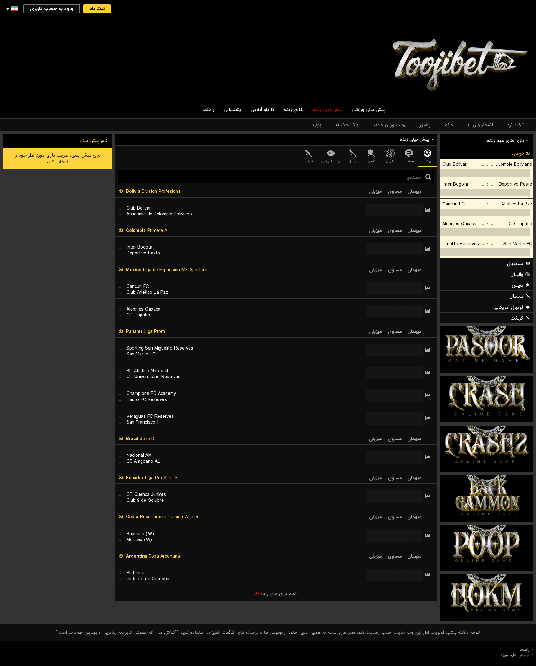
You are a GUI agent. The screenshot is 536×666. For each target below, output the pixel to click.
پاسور (425, 125)
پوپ (317, 125)
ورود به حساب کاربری (51, 8)
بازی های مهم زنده (506, 140)
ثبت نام (97, 8)
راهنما (208, 109)
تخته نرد (515, 125)
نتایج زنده (294, 109)
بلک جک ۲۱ (347, 125)
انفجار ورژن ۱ (480, 125)
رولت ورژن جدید (389, 125)
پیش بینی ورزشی (369, 109)
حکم (449, 125)
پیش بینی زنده (327, 109)
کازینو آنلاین (263, 109)
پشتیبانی (232, 109)
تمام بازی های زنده (276, 593)
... (454, 173)
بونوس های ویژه (515, 655)
